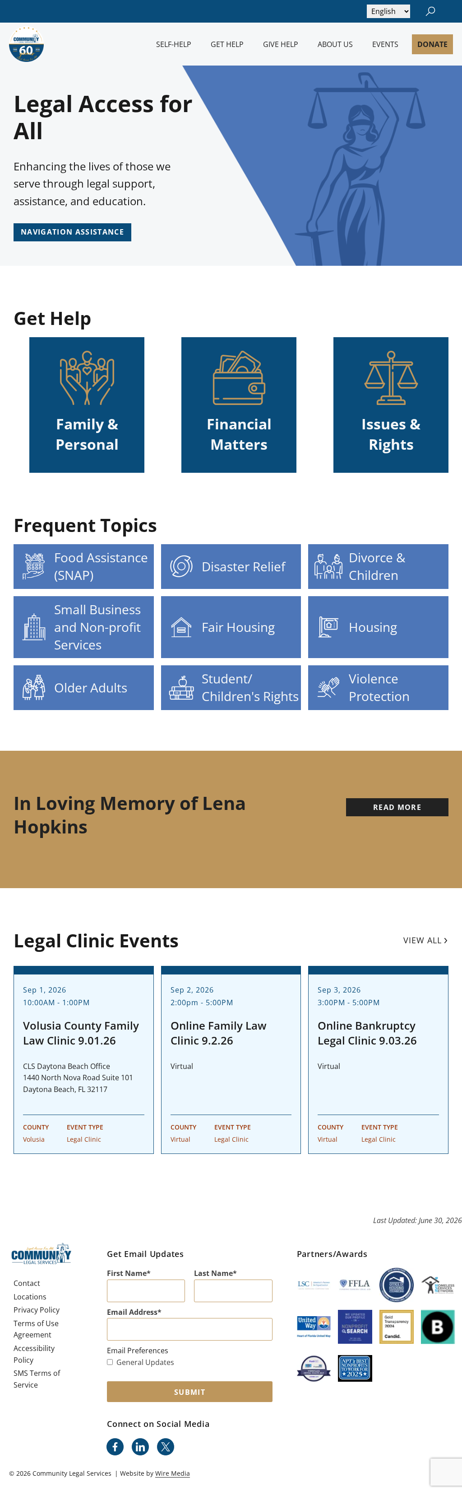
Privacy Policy (37, 1310)
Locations (30, 1297)
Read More (397, 807)
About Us (335, 44)
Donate (432, 44)
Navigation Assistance (72, 232)
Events (385, 44)
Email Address (132, 1312)
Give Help (280, 44)
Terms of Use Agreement (36, 1329)
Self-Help (173, 44)
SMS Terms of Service (37, 1379)
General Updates (145, 1362)
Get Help (227, 44)
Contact (27, 1283)
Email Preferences (137, 1351)
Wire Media (172, 1473)
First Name (127, 1273)
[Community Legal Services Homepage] (26, 44)
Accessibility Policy (34, 1354)
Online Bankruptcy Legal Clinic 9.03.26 (367, 1033)
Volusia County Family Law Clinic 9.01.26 (81, 1033)
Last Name (213, 1273)
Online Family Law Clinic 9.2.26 (219, 1033)
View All (422, 940)
